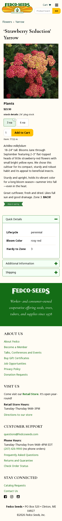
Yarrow (19, 22)
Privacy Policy (12, 369)
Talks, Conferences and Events (22, 352)
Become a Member (15, 347)
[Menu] (57, 5)
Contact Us (11, 491)
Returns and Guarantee (18, 460)
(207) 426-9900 (13, 448)
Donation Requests (16, 374)
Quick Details (14, 219)
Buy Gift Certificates (16, 358)
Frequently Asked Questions (21, 455)
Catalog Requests (15, 485)
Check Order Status (16, 466)
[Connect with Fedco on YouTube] (18, 496)
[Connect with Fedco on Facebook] (5, 496)
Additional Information (20, 263)
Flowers (7, 22)
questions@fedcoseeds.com (21, 434)
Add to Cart (22, 132)
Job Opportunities (15, 363)
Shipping (11, 272)
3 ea (9, 122)
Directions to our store (18, 414)
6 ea (22, 122)
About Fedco (12, 341)
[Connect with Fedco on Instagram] (11, 496)
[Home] (17, 8)
